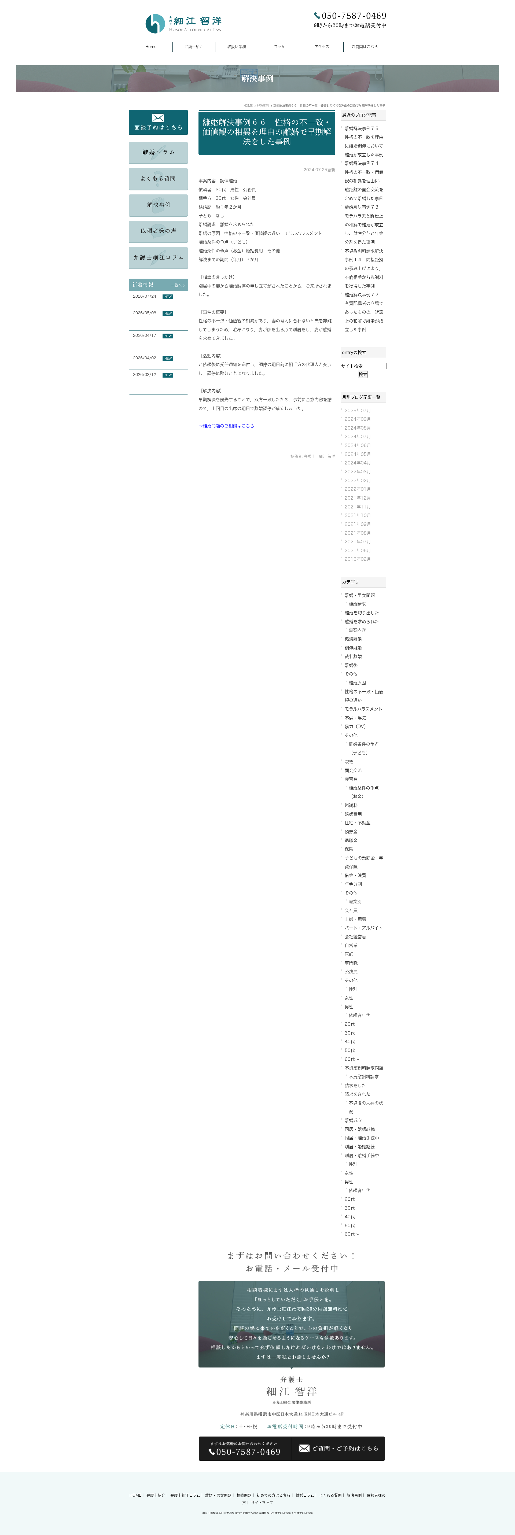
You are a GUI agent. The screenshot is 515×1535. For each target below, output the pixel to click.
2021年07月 (358, 542)
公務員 (351, 971)
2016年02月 (358, 559)
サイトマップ (262, 1502)
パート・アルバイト (364, 928)
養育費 (351, 779)
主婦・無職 (355, 919)
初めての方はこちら (273, 1495)
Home (150, 47)
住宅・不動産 (357, 823)
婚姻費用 (353, 814)
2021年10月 (358, 515)
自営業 (351, 945)
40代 (350, 1041)
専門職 (351, 963)
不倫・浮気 (355, 718)
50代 (350, 1050)
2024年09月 (358, 419)
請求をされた (357, 1094)
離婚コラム (305, 1495)
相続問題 (244, 1495)
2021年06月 (358, 550)
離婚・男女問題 (360, 595)
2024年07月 (358, 436)
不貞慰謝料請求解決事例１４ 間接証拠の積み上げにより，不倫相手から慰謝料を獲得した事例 (364, 268)
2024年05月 (358, 454)
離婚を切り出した (362, 613)
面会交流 (353, 770)
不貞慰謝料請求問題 (364, 1068)
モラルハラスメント (363, 709)
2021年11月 (358, 507)
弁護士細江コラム (185, 1495)
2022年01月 (358, 489)
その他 (351, 674)
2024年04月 (358, 463)
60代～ (352, 1059)
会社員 (351, 910)
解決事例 (354, 1495)
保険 (349, 849)
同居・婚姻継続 (360, 1129)
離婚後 (351, 665)
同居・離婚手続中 (362, 1138)
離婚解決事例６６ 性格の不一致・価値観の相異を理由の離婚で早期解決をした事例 (267, 132)
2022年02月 (358, 480)
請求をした (355, 1085)
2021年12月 (358, 498)
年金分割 (353, 884)
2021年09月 (358, 524)
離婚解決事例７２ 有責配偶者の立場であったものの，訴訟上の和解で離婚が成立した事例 (364, 312)
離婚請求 (357, 604)
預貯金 (351, 831)
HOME (135, 1495)
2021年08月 (358, 533)
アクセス (322, 47)
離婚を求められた (362, 621)
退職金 (351, 840)
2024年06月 (358, 445)
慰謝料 (351, 805)
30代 (350, 1033)
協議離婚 (353, 639)
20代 (350, 1024)
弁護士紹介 (194, 47)
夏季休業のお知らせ (150, 302)
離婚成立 (353, 1120)
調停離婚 (353, 648)
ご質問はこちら (365, 47)
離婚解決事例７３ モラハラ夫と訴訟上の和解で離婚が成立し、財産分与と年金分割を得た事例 (364, 224)
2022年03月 (358, 472)
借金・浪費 (355, 875)
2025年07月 (358, 410)
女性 (349, 998)
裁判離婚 (353, 656)
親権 (349, 761)
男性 (349, 1007)
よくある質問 (330, 1495)
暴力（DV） (356, 726)
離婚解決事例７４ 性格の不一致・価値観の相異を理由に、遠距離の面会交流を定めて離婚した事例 (364, 181)
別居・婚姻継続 (360, 1147)
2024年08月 (358, 428)
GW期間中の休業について (155, 364)
